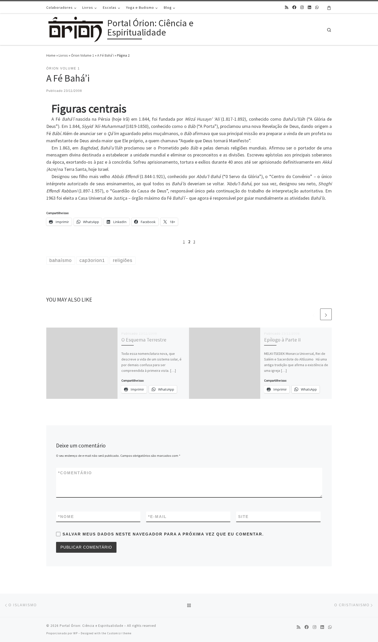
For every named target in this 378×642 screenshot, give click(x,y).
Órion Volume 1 (82, 55)
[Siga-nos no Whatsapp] (317, 7)
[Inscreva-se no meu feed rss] (286, 7)
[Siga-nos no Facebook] (294, 7)
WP (75, 633)
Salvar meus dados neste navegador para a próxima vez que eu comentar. (163, 534)
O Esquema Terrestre (143, 340)
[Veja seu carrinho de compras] (329, 7)
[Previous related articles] (313, 314)
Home (51, 55)
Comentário (75, 473)
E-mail (157, 516)
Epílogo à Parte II (282, 340)
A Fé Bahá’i (105, 55)
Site (243, 516)
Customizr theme (119, 633)
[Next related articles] (326, 314)
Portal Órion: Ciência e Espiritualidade (91, 625)
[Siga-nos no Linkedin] (309, 7)
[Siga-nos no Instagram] (302, 7)
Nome (66, 516)
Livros (63, 55)
